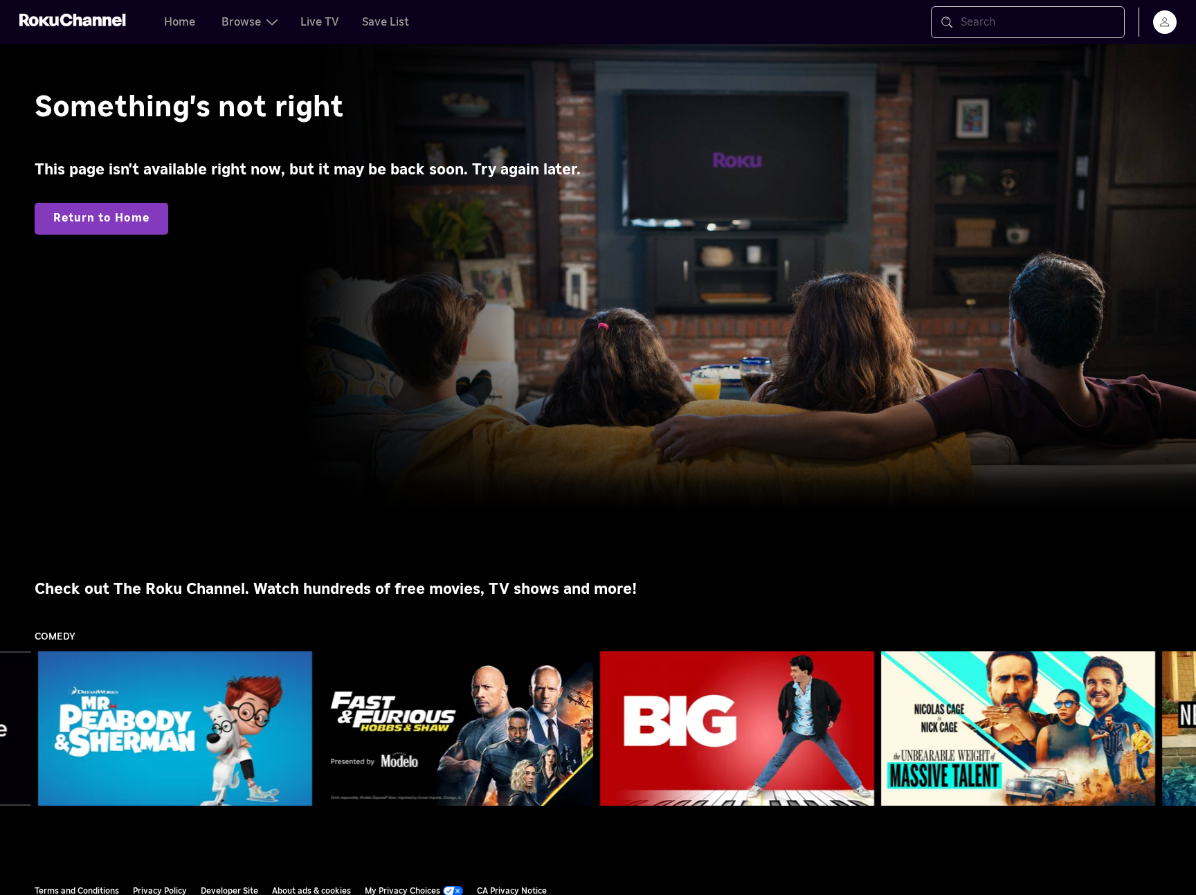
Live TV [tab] (319, 22)
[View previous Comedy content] (17, 728)
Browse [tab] (241, 22)
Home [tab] (179, 22)
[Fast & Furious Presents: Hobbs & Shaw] (456, 728)
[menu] (1165, 22)
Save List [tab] (385, 22)
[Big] (737, 728)
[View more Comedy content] (1178, 728)
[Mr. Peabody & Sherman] (175, 728)
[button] (178, 728)
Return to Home (101, 218)
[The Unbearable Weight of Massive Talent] (1018, 728)
